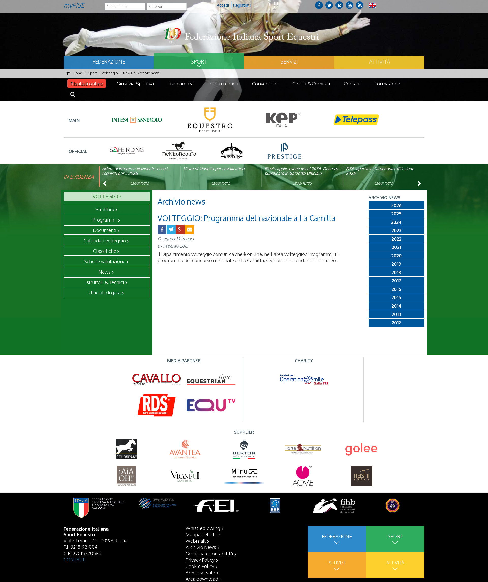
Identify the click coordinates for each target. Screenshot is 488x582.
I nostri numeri (222, 83)
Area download (202, 579)
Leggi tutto (140, 183)
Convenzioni (265, 83)
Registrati (242, 5)
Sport (199, 61)
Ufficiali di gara (105, 292)
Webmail (196, 541)
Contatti (352, 83)
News (105, 272)
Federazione (109, 61)
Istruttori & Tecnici (104, 282)
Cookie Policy (200, 566)
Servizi (289, 61)
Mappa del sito (201, 534)
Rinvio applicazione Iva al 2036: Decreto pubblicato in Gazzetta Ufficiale (301, 171)
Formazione (387, 83)
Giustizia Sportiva (135, 83)
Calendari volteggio (105, 240)
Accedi (223, 5)
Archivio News (201, 547)
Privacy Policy (200, 560)
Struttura (104, 209)
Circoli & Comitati (311, 83)
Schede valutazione (104, 261)
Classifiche (104, 251)
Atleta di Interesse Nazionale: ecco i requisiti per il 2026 (134, 171)
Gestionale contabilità (209, 553)
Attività (379, 61)
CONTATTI (75, 559)
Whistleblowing (203, 528)
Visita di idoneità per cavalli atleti (214, 168)
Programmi (105, 219)
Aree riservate (200, 572)
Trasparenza (180, 83)
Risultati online (86, 83)
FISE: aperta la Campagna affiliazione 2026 (380, 171)
